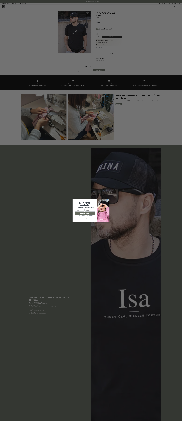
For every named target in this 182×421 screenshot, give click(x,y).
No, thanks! (85, 218)
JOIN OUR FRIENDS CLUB (84, 213)
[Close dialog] (108, 200)
